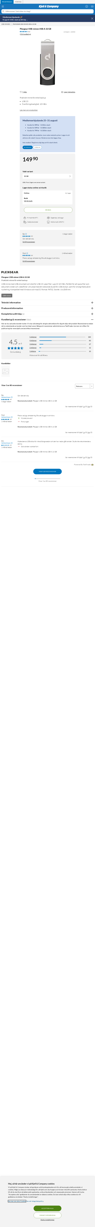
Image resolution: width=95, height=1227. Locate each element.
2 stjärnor (33, 348)
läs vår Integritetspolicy (35, 1201)
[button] (5, 371)
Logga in (37, 147)
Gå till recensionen (29, 242)
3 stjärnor (33, 344)
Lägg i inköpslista (69, 92)
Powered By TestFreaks (82, 465)
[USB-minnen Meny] (12, 24)
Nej (88, 406)
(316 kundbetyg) (25, 34)
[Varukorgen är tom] (92, 6)
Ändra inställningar (47, 1220)
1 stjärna (33, 351)
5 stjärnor (33, 337)
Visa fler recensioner (47, 471)
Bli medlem (27, 147)
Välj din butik (28, 201)
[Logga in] (86, 6)
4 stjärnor (33, 340)
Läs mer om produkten (29, 110)
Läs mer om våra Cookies (17, 1201)
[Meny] (3, 6)
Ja (84, 406)
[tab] (7, 2)
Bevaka (48, 210)
